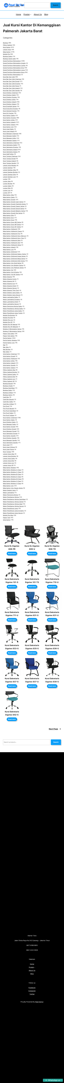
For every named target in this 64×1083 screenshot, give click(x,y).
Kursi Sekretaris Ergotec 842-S (12, 713)
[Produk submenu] (30, 14)
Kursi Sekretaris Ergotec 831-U (52, 613)
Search (55, 5)
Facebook (32, 988)
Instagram (32, 991)
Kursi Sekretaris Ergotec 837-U (32, 680)
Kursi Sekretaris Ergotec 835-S (32, 646)
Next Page (55, 729)
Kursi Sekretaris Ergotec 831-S (32, 613)
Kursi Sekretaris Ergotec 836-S (52, 646)
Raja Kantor (39, 1002)
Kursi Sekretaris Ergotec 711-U (12, 613)
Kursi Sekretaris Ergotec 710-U (52, 580)
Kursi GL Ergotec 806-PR (11, 547)
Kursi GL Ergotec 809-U (32, 547)
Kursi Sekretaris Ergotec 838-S (52, 680)
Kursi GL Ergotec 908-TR (52, 547)
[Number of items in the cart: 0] (22, 5)
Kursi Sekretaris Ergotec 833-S (12, 646)
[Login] (17, 5)
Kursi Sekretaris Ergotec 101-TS (32, 580)
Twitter (32, 994)
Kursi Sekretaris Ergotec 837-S (12, 680)
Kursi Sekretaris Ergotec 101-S (12, 580)
